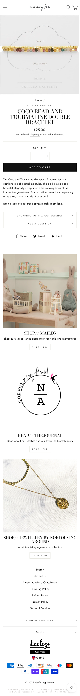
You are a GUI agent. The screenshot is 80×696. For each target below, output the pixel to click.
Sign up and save (40, 620)
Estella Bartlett (40, 105)
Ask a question (40, 223)
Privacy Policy (40, 602)
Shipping (35, 134)
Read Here (40, 449)
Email (40, 632)
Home (38, 100)
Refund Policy (40, 595)
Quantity (40, 148)
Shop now (40, 555)
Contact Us (40, 576)
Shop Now (40, 346)
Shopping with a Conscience (40, 215)
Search (40, 569)
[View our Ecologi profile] (40, 647)
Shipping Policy (40, 589)
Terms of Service (40, 608)
